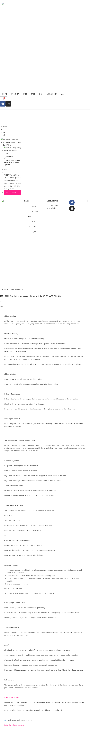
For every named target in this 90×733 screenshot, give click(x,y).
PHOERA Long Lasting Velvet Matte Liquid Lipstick (12, 162)
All (4, 135)
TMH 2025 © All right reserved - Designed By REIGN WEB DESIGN (30, 296)
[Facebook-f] (72, 202)
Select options (12, 193)
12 (4, 129)
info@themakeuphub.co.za (14, 725)
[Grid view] (1, 122)
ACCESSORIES (52, 94)
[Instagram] (8, 104)
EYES (25, 94)
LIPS (40, 94)
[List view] (3, 122)
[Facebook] (2, 104)
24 (4, 132)
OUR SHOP (15, 94)
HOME (4, 94)
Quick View (6, 145)
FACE (33, 94)
